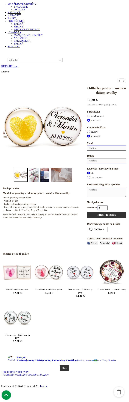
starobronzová (97, 116)
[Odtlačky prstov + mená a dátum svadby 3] (61, 175)
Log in (43, 386)
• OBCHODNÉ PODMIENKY (15, 372)
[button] (97, 229)
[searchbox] (35, 60)
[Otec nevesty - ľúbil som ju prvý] (80, 272)
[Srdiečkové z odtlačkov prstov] (48, 272)
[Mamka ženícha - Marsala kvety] (111, 272)
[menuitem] (119, 81)
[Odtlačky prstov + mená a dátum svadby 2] (44, 175)
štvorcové (95, 136)
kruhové (94, 132)
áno (97, 177)
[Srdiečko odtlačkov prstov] (17, 272)
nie (92, 173)
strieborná (95, 120)
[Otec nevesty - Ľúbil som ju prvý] (17, 317)
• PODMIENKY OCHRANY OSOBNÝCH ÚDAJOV (25, 375)
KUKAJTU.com (9, 66)
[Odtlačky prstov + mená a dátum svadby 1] (34, 175)
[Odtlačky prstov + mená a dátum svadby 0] (21, 175)
